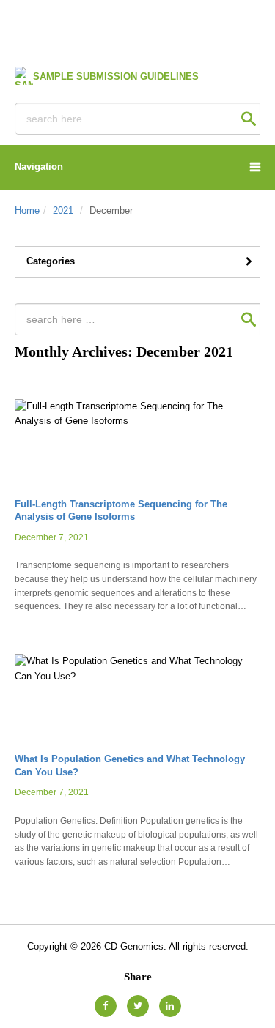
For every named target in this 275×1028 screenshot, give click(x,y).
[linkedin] (170, 1006)
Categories (50, 261)
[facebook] (106, 1006)
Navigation (39, 166)
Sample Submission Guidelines (116, 76)
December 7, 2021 (52, 537)
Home (27, 210)
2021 (63, 210)
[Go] (248, 119)
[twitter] (138, 1006)
